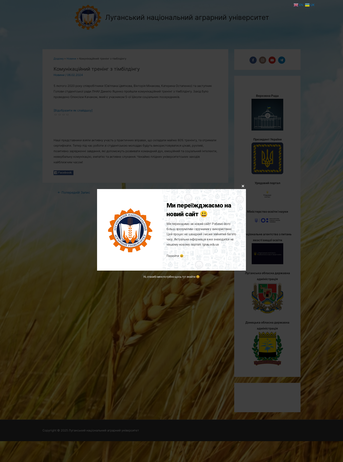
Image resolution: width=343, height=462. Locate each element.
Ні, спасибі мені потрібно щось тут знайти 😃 (171, 276)
